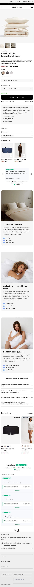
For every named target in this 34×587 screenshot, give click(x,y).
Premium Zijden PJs (20, 159)
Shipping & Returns (8, 135)
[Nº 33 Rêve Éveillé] (5, 446)
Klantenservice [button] (5, 561)
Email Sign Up (17, 1)
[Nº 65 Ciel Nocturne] (8, 446)
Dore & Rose (5, 584)
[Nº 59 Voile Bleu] (25, 446)
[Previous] (1, 26)
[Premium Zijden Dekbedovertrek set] (3, 73)
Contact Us (13, 545)
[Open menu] (3, 7)
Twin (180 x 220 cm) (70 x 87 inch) (10, 80)
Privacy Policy (7, 545)
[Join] (31, 548)
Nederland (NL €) (18, 574)
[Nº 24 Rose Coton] (28, 446)
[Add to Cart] (11, 155)
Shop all (29, 413)
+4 (30, 446)
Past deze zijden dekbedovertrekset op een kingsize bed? (15, 385)
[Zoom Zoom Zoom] (17, 26)
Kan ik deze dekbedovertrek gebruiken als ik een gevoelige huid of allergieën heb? (14, 391)
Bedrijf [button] (3, 556)
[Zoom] (3, 40)
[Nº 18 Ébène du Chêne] (2, 446)
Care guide (6, 131)
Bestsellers (6, 413)
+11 (10, 446)
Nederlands (6, 574)
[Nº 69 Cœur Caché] (22, 446)
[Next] (32, 26)
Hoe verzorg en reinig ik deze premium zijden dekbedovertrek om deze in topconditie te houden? (15, 403)
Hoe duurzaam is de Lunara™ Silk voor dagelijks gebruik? (15, 397)
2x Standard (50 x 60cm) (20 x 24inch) (11, 88)
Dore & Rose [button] (4, 566)
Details (5, 128)
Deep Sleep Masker (6, 159)
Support (11, 1)
